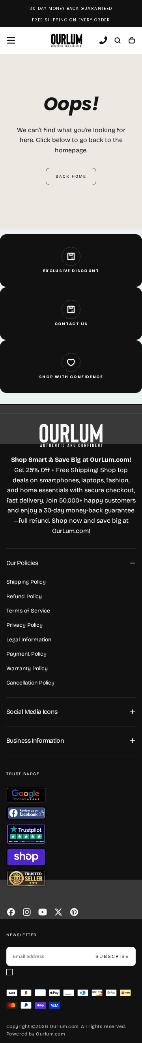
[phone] (103, 41)
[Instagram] (27, 912)
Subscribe (112, 956)
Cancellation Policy (30, 682)
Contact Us (71, 324)
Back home (71, 176)
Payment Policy (26, 653)
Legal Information (28, 639)
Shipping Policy (26, 581)
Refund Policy (24, 596)
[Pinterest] (74, 912)
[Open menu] (11, 40)
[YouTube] (42, 912)
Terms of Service (28, 610)
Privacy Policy (24, 625)
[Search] (117, 41)
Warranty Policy (27, 668)
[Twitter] (58, 912)
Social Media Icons (31, 711)
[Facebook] (11, 912)
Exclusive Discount (71, 271)
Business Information (35, 740)
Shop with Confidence (71, 377)
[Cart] (132, 41)
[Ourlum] (71, 435)
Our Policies (22, 563)
